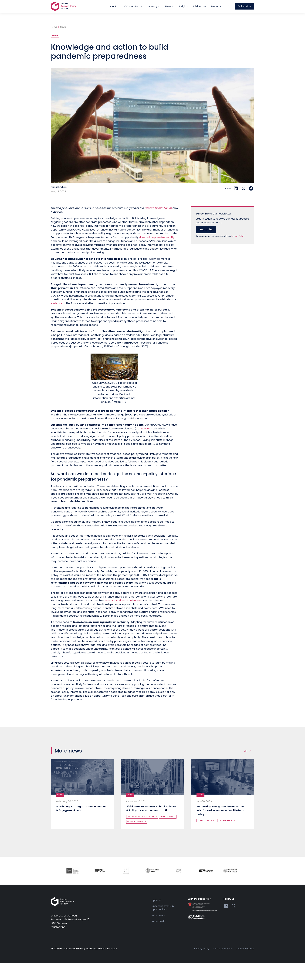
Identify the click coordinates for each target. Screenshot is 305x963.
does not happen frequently (156, 237)
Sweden (145, 428)
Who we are (158, 915)
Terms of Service (222, 948)
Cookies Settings (245, 948)
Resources (217, 6)
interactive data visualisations (123, 600)
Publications (199, 6)
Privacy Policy (201, 948)
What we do (158, 921)
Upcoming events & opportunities (163, 907)
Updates (156, 900)
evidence (56, 303)
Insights (183, 6)
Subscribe (244, 6)
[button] (114, 6)
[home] (63, 6)
